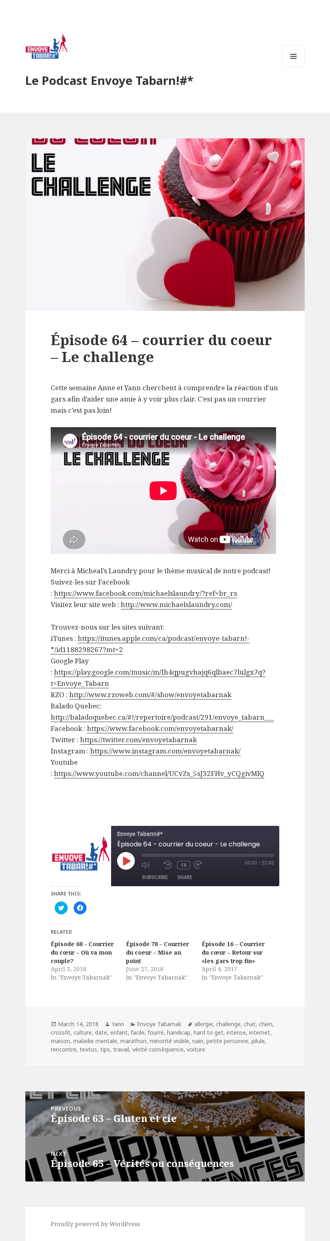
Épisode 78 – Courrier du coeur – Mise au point (157, 952)
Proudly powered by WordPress (95, 1224)
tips (105, 1049)
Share (184, 877)
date (101, 1032)
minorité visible (169, 1041)
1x (184, 865)
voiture (196, 1049)
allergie (203, 1024)
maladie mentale (95, 1041)
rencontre (63, 1049)
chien (265, 1024)
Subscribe (155, 877)
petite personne (227, 1041)
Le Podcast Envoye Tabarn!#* (109, 80)
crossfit (60, 1032)
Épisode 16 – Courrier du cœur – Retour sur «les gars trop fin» (233, 952)
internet (259, 1032)
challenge (228, 1024)
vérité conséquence (158, 1049)
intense (236, 1032)
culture (83, 1032)
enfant (119, 1032)
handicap (178, 1032)
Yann (117, 1024)
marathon (133, 1041)
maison (60, 1041)
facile (137, 1032)
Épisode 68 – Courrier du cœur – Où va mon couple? (82, 952)
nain (197, 1041)
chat (250, 1024)
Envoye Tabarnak (159, 1024)
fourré (156, 1032)
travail (121, 1049)
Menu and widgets (294, 67)
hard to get (208, 1032)
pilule (258, 1041)
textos (88, 1049)
